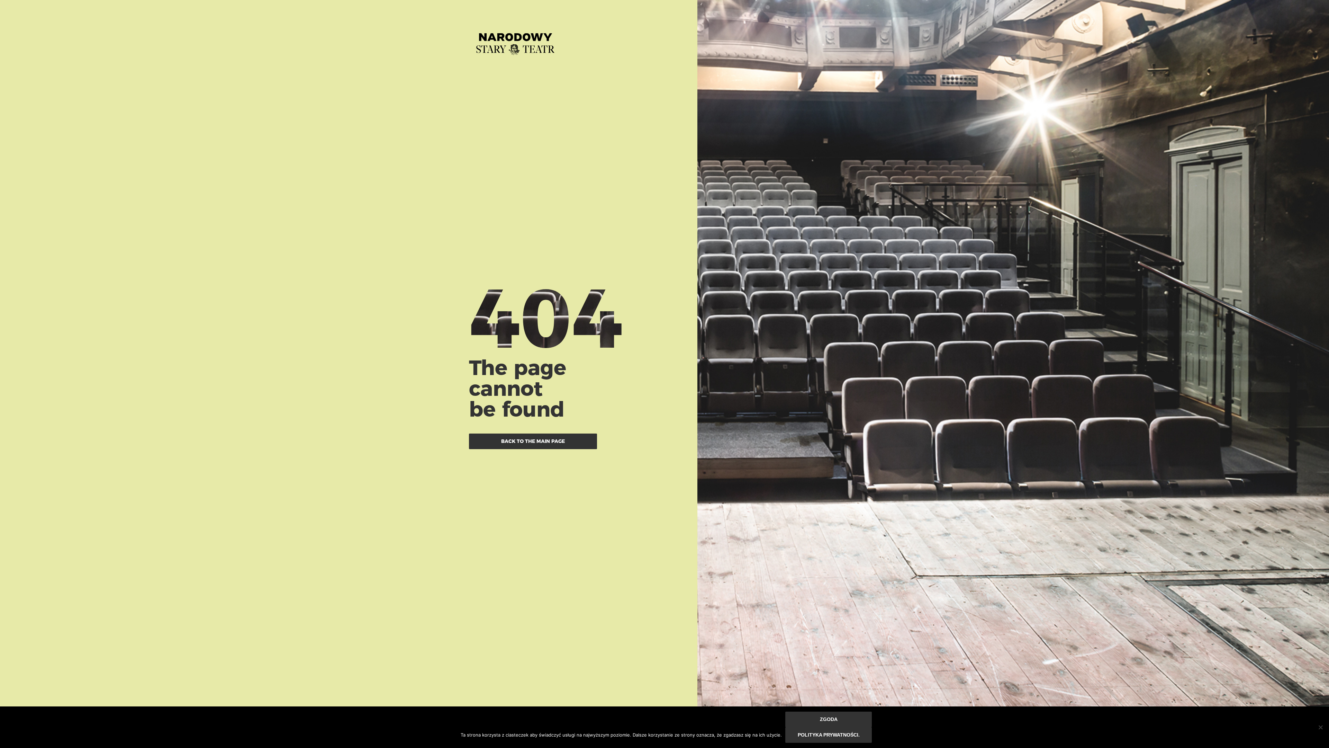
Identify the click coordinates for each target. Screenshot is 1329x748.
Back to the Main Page (533, 441)
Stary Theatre (515, 41)
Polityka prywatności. (829, 735)
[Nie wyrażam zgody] (1320, 727)
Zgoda (829, 719)
